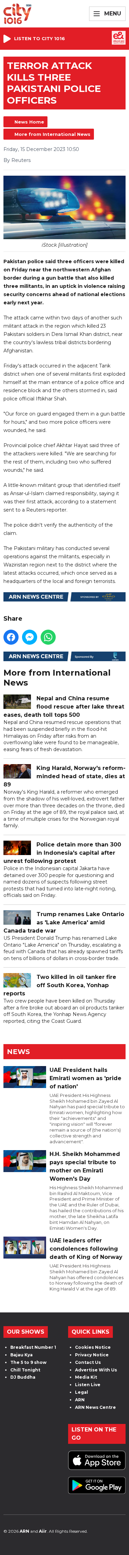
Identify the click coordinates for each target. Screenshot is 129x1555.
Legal (81, 1392)
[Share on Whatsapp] (48, 637)
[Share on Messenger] (29, 637)
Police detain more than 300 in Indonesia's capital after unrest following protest (62, 852)
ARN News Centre (95, 1407)
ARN (80, 1399)
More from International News (52, 134)
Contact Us (88, 1362)
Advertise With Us (96, 1369)
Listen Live (87, 1384)
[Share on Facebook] (11, 637)
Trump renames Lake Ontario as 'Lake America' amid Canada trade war (63, 922)
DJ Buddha (22, 1377)
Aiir (43, 1531)
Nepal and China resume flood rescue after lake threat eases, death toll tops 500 (63, 706)
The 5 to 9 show (28, 1362)
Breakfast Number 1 (33, 1347)
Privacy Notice (92, 1354)
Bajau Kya (21, 1354)
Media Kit (86, 1377)
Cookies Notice (93, 1347)
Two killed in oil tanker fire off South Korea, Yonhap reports (59, 985)
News (18, 1052)
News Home (29, 122)
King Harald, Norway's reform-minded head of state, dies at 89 (64, 776)
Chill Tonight (25, 1369)
